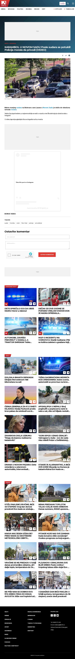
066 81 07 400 (57, 622)
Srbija (3, 9)
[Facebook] (30, 303)
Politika (20, 9)
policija (31, 223)
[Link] (66, 55)
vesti (18, 223)
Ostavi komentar (47, 254)
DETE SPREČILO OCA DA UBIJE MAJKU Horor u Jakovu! (19, 309)
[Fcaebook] (62, 55)
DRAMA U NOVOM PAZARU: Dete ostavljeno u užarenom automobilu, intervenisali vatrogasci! (20, 467)
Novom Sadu (48, 108)
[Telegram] (69, 55)
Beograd (11, 9)
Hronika (29, 9)
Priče (6, 634)
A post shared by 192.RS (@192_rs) (37, 208)
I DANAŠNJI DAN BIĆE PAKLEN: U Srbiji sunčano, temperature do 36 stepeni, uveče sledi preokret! (54, 594)
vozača (13, 110)
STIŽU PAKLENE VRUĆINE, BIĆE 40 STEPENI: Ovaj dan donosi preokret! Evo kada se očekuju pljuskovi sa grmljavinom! (19, 506)
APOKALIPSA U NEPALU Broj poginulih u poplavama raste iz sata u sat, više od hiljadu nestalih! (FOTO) (54, 408)
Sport (7, 627)
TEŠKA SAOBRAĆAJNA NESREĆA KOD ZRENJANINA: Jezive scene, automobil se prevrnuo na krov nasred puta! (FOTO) (53, 379)
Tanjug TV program (34, 623)
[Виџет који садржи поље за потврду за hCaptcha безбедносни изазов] (20, 255)
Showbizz (8, 630)
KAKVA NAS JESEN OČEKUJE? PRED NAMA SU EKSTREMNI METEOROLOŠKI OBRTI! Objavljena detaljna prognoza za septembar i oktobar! (20, 535)
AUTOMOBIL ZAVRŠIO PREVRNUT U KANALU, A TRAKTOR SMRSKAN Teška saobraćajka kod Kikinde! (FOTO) (20, 340)
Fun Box (7, 642)
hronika (12, 223)
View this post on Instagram (24, 182)
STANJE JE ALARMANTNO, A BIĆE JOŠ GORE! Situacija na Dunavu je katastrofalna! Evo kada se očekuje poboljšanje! (54, 467)
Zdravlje (8, 619)
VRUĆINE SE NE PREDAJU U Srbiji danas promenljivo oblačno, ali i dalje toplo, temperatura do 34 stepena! (20, 565)
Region (36, 9)
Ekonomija (8, 623)
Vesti (6, 43)
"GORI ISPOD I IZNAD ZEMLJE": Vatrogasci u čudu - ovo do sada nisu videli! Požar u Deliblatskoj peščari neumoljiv (53, 437)
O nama (30, 619)
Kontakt (31, 630)
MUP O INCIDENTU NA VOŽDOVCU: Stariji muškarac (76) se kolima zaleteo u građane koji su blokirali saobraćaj (54, 340)
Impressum (31, 615)
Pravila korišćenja (34, 611)
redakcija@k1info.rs (59, 624)
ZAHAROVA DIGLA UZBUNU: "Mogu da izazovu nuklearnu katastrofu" (18, 437)
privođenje (38, 223)
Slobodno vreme (10, 638)
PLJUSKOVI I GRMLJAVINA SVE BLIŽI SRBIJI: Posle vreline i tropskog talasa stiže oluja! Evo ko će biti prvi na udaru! (54, 565)
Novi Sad (24, 223)
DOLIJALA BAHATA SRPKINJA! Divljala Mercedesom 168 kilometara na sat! (19, 379)
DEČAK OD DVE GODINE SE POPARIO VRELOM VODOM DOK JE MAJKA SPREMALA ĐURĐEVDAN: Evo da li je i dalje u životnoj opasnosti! (54, 310)
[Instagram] (55, 615)
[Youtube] (58, 615)
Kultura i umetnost (12, 646)
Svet (43, 9)
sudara (19, 108)
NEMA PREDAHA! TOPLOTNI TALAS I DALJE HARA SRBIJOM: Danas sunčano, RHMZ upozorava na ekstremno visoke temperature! (54, 506)
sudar (6, 223)
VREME (8, 482)
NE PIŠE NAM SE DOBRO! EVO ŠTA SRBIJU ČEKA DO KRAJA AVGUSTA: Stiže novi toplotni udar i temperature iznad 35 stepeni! (20, 594)
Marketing (31, 627)
